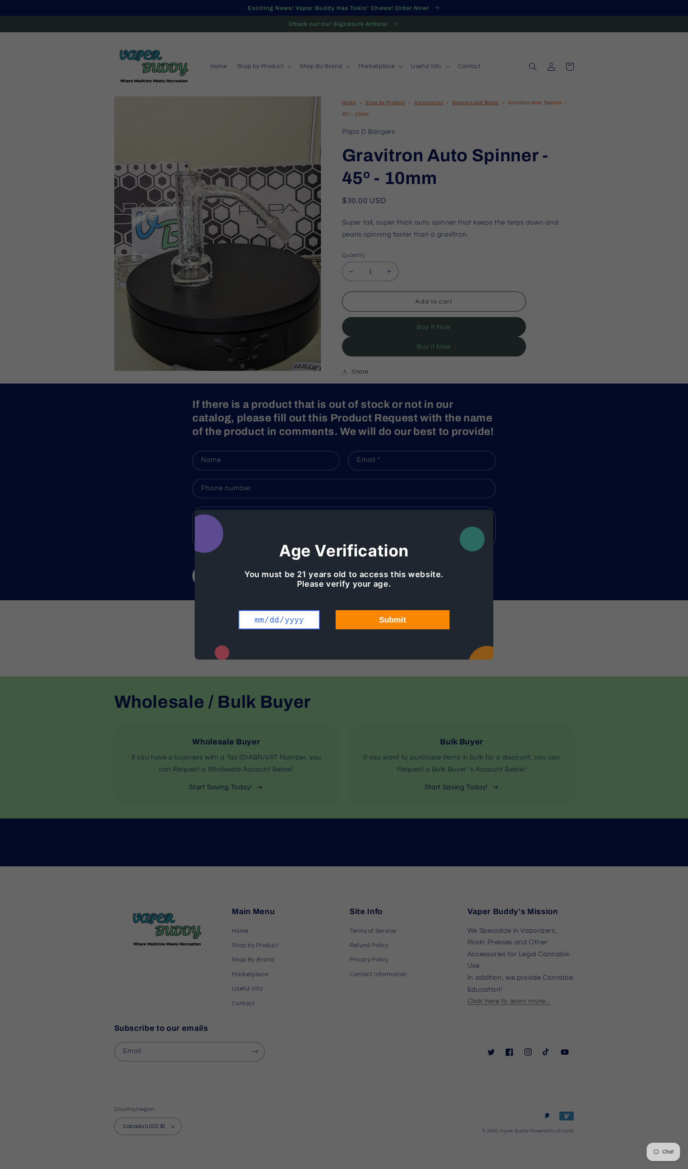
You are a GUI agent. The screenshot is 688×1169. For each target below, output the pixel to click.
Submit (392, 619)
